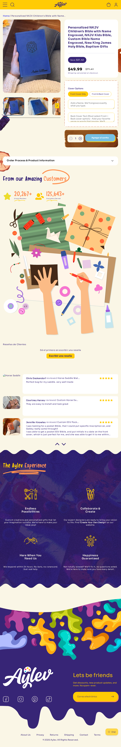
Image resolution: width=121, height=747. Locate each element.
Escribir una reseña (60, 355)
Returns (54, 735)
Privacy (40, 735)
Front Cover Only (78, 94)
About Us (26, 735)
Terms (97, 735)
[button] (5, 4)
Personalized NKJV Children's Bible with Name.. (38, 16)
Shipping (69, 735)
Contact (84, 735)
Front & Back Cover (100, 94)
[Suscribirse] (112, 696)
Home (6, 16)
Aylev (53, 739)
